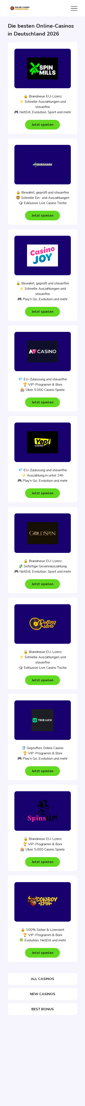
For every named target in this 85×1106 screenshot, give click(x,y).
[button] (42, 124)
